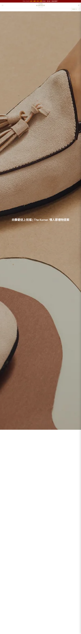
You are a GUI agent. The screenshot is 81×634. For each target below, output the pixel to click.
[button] (78, 5)
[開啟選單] (2, 5)
